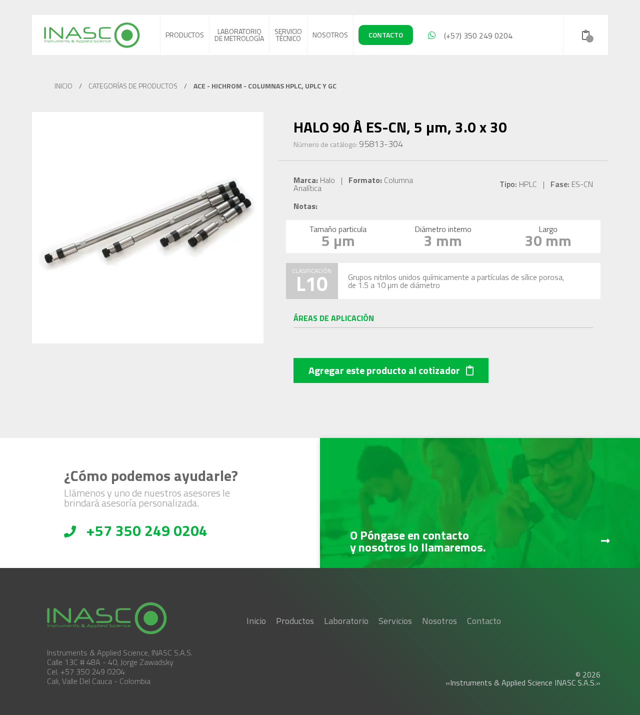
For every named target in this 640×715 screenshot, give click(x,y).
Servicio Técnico (288, 35)
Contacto (484, 621)
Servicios (395, 621)
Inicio (256, 621)
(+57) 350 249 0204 (476, 36)
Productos (185, 35)
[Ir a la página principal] (92, 35)
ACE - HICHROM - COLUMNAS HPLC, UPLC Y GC (265, 85)
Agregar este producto (384, 370)
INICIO (63, 85)
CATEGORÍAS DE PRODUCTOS (133, 85)
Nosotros (330, 35)
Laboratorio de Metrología (239, 35)
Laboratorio (346, 621)
